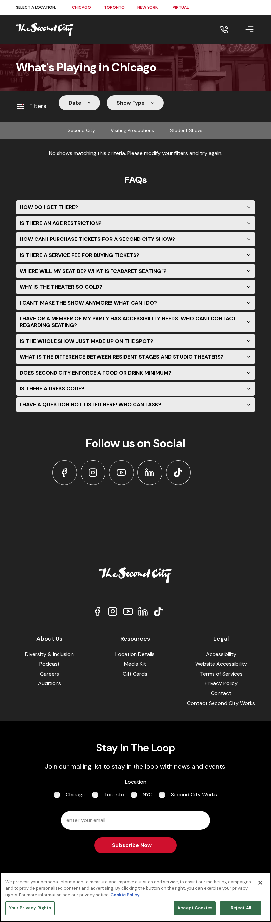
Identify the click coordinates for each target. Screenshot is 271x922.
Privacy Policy (221, 683)
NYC (147, 794)
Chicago (76, 794)
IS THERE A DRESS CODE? (52, 388)
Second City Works (194, 794)
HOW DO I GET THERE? (49, 207)
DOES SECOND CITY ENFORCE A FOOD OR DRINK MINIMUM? (95, 372)
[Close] (260, 882)
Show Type (131, 102)
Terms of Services (221, 673)
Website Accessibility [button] (221, 663)
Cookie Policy (125, 895)
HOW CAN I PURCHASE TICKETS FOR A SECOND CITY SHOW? (97, 239)
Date (75, 102)
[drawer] (241, 29)
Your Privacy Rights (30, 908)
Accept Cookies (194, 908)
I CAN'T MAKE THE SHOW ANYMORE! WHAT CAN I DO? (88, 302)
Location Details (135, 654)
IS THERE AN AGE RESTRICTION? (61, 223)
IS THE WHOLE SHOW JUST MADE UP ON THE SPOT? (86, 341)
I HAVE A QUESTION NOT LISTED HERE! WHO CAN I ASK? (90, 404)
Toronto (114, 794)
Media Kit (135, 663)
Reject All (241, 908)
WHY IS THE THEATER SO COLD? (61, 286)
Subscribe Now (132, 845)
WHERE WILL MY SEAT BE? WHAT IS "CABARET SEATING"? (93, 271)
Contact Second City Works (221, 703)
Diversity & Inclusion (49, 654)
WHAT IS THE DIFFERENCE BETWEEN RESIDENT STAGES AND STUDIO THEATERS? (122, 356)
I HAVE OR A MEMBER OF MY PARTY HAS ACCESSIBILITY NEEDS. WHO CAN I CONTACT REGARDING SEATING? (128, 321)
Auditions (49, 683)
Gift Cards (135, 673)
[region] (135, 897)
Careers (49, 673)
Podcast (49, 663)
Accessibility (221, 654)
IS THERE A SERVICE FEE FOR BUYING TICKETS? (79, 255)
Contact (221, 693)
